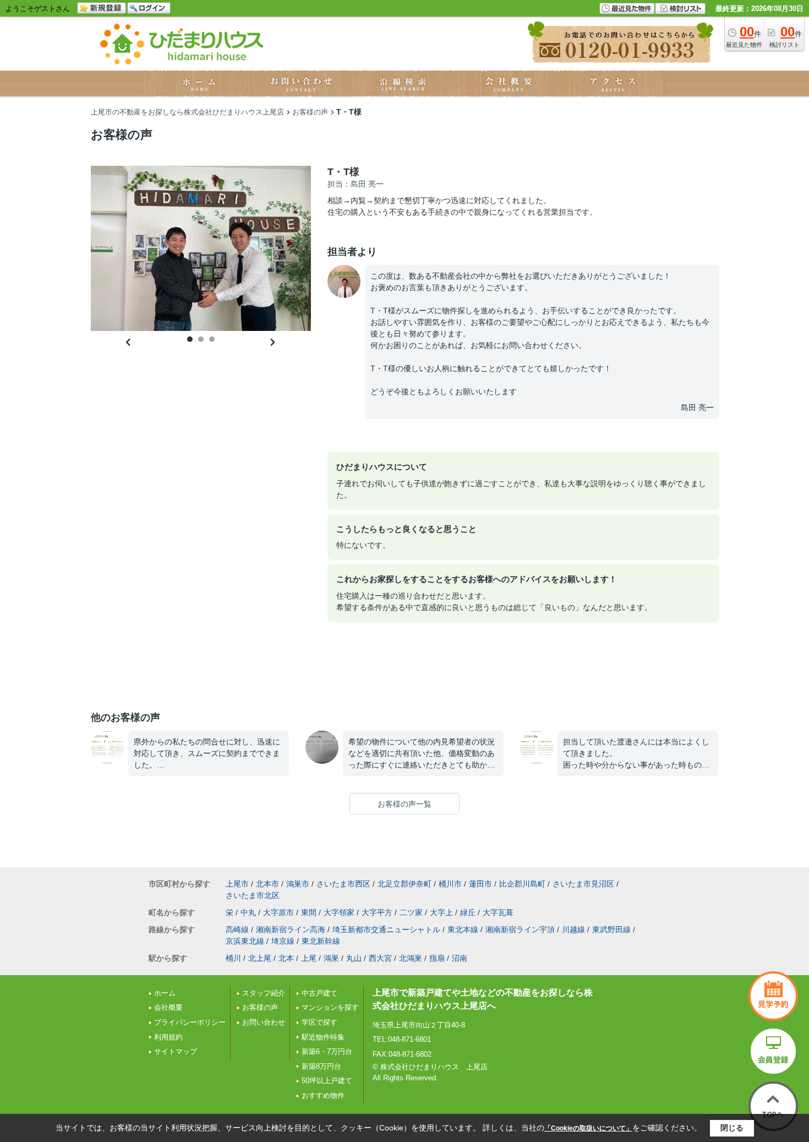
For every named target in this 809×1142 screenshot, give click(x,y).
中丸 (248, 912)
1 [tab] (190, 339)
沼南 (459, 958)
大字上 (441, 912)
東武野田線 (611, 929)
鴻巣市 (297, 883)
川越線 (573, 929)
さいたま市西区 (343, 883)
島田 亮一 (697, 407)
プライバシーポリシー (190, 1022)
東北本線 (462, 929)
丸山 (354, 958)
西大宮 (380, 958)
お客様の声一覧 (404, 804)
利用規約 (168, 1037)
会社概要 (168, 1007)
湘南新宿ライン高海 (290, 929)
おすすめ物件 (323, 1095)
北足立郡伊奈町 (404, 883)
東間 (308, 912)
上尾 (308, 958)
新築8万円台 (321, 1066)
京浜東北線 (245, 941)
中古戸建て (319, 993)
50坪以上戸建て (327, 1080)
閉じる (732, 1127)
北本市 (267, 883)
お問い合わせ (263, 1022)
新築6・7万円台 (327, 1051)
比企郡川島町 (522, 883)
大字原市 (278, 912)
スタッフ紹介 (263, 993)
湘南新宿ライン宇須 (520, 929)
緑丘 (467, 912)
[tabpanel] (201, 248)
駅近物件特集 (323, 1037)
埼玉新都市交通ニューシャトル (386, 929)
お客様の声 (260, 1007)
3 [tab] (212, 339)
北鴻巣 (410, 958)
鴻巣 (331, 958)
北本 (286, 958)
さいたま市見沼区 (583, 883)
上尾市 (237, 883)
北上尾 (259, 958)
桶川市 (450, 883)
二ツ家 (411, 912)
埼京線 (282, 941)
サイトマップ (175, 1051)
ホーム (165, 993)
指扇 (437, 958)
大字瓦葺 (498, 912)
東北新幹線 (321, 941)
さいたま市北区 (253, 895)
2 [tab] (201, 339)
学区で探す (319, 1022)
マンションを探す (330, 1007)
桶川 (233, 958)
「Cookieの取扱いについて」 (588, 1128)
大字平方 (377, 912)
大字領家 (339, 912)
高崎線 (237, 929)
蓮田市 (480, 883)
